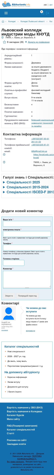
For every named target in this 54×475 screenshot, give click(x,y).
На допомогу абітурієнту (22, 372)
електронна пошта (12, 229)
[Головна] (18, 4)
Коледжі (12, 21)
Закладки (42, 13)
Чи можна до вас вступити (36, 309)
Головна (3, 21)
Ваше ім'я (8, 219)
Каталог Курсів (15, 415)
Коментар (8, 268)
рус (51, 4)
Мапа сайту (13, 419)
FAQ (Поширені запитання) (22, 425)
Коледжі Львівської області (32, 21)
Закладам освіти (16, 444)
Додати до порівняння (39, 41)
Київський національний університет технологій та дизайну (42, 122)
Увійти (47, 13)
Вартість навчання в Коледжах (24, 411)
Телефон (7, 243)
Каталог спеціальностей (21, 346)
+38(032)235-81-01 (40, 144)
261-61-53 (36, 141)
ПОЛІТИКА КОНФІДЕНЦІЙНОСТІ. (29, 457)
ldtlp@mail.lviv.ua (39, 151)
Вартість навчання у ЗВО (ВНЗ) (25, 407)
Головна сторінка (11, 258)
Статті (10, 433)
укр (45, 4)
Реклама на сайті (16, 440)
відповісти (30, 330)
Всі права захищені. (15, 461)
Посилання (4, 330)
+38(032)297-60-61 (40, 138)
